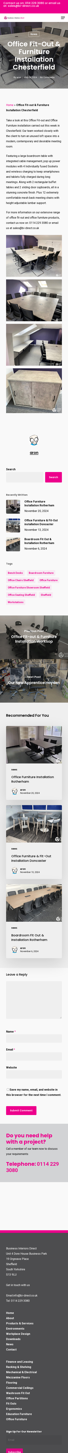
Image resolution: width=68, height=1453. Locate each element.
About (10, 1318)
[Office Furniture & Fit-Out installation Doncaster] (34, 842)
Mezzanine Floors (18, 1377)
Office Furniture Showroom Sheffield (29, 587)
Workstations (16, 602)
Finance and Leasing (19, 1361)
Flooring (11, 1382)
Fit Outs (11, 1403)
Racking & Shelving (18, 1367)
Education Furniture (19, 1414)
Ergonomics (14, 1408)
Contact (11, 1349)
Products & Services (19, 1323)
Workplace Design (18, 1334)
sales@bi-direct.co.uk (23, 6)
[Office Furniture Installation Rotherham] (34, 763)
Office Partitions (17, 1398)
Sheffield (46, 595)
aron (19, 77)
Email (10, 1049)
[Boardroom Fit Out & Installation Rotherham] (34, 921)
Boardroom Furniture (41, 573)
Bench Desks (15, 573)
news (34, 34)
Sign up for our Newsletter (24, 1431)
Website (11, 1067)
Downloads (13, 1339)
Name (11, 1031)
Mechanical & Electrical (21, 1372)
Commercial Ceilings (19, 1388)
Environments (15, 1328)
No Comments (47, 77)
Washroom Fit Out (18, 1393)
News (9, 1344)
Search (11, 469)
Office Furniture (49, 580)
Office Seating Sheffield (21, 595)
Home (9, 105)
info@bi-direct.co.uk (25, 1295)
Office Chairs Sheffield (21, 580)
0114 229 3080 (34, 3)
